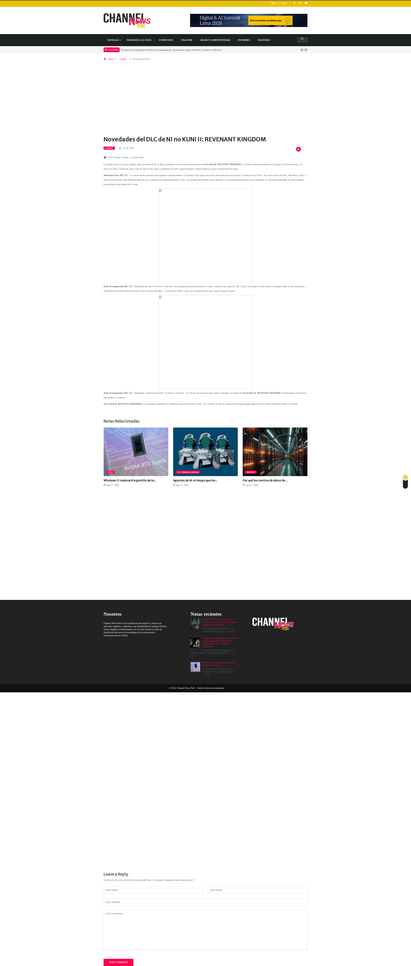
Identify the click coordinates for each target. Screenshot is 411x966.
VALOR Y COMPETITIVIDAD (215, 40)
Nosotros (264, 40)
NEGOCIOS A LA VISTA (139, 40)
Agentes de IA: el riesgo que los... (145, 480)
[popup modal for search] (302, 40)
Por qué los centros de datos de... (214, 480)
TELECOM (186, 40)
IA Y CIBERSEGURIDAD (137, 472)
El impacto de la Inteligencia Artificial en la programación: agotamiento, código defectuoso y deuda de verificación (171, 50)
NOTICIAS (112, 40)
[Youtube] (306, 3)
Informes (244, 40)
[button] (302, 50)
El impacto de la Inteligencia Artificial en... (291, 480)
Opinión (200, 472)
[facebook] (294, 3)
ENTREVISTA (166, 40)
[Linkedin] (300, 3)
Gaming (123, 59)
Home (111, 59)
